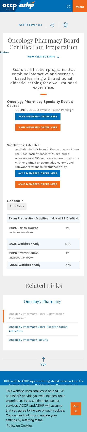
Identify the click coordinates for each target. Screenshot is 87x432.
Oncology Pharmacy (42, 301)
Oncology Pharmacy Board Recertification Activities (38, 329)
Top (43, 364)
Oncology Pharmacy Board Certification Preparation (36, 316)
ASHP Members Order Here (37, 127)
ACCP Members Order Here (37, 116)
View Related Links (41, 56)
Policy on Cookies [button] (19, 425)
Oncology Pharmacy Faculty (28, 340)
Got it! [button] (76, 409)
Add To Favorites (30, 25)
